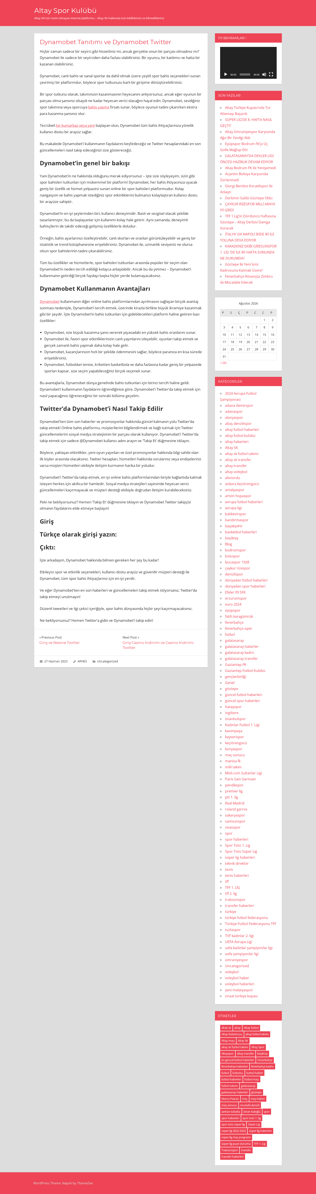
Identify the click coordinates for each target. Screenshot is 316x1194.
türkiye (230, 911)
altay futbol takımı (257, 1034)
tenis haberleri (237, 875)
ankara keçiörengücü (242, 483)
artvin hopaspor (238, 495)
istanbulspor (235, 718)
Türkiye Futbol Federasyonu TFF (250, 923)
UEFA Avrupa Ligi (238, 941)
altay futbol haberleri (242, 429)
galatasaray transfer (241, 658)
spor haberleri (236, 839)
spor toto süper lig (233, 1124)
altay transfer (236, 465)
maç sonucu (235, 755)
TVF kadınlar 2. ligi (239, 935)
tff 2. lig (231, 893)
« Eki (223, 363)
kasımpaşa (233, 730)
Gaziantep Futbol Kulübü (245, 670)
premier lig (234, 791)
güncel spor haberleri (242, 700)
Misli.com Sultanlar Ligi (243, 773)
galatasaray (234, 640)
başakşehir (234, 526)
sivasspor (233, 827)
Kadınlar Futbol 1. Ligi (242, 724)
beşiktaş (231, 538)
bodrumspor (235, 550)
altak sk (226, 1028)
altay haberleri (237, 441)
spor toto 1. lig (251, 1118)
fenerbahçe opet (238, 628)
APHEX (82, 661)
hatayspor (233, 706)
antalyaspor (234, 489)
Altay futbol (251, 1028)
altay (237, 1028)
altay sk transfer (238, 459)
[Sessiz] (264, 74)
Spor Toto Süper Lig (241, 851)
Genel (230, 682)
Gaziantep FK (235, 664)
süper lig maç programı (236, 1137)
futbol (230, 634)
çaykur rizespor (237, 568)
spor (229, 833)
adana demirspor (239, 405)
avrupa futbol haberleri (244, 502)
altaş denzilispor (238, 423)
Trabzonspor (229, 1150)
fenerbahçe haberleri (234, 1066)
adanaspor (234, 411)
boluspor (232, 556)
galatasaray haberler (242, 646)
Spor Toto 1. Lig (237, 845)
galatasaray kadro (239, 652)
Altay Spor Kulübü (65, 10)
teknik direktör (237, 863)
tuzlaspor (233, 929)
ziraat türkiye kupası (241, 996)
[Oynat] (226, 74)
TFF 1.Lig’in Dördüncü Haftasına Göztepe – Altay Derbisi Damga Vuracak (248, 222)
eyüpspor (233, 610)
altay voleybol (236, 471)
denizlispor (234, 574)
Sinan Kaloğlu (252, 1112)
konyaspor (233, 749)
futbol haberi (254, 1073)
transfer (246, 1150)
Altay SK (231, 447)
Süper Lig (254, 1124)
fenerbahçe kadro (262, 1066)
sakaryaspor (235, 815)
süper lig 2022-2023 (233, 1131)
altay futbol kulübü (240, 435)
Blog (228, 544)
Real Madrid (234, 803)
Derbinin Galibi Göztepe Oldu (249, 198)
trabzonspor (235, 899)
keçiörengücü (236, 743)
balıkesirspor (235, 514)
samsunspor (235, 821)
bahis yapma (98, 107)
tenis (229, 869)
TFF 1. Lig (259, 1144)
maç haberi (258, 1099)
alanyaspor (234, 417)
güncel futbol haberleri (243, 694)
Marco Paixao (230, 1099)
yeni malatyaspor (239, 990)
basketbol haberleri (241, 532)
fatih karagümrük (239, 616)
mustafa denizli (249, 1105)
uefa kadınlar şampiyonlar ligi (249, 947)
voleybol (232, 972)
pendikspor (234, 785)
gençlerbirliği (235, 676)
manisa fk (233, 761)
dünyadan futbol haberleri (246, 580)
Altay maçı (228, 1040)
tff (227, 881)
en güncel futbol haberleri (237, 1060)
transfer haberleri (239, 905)
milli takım (233, 767)
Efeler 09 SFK (235, 592)
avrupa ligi (233, 508)
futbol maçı (251, 1079)
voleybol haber (237, 978)
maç (244, 1099)
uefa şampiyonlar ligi (242, 953)
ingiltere (231, 712)
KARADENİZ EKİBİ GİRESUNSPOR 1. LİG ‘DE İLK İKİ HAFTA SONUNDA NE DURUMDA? (248, 252)
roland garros (236, 809)
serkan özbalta (230, 1112)
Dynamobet (50, 301)
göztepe (231, 688)
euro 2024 (233, 604)
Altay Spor (257, 1047)
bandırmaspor (237, 520)
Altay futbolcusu (231, 1034)
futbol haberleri (231, 1079)
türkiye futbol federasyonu (246, 917)
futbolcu (237, 1073)
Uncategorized (107, 661)
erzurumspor (236, 598)
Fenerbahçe (264, 1060)
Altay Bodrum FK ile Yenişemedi (250, 167)
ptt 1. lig (231, 797)
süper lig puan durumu (236, 1144)
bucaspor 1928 (237, 562)
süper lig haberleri (240, 857)
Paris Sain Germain (240, 779)
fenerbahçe (234, 622)
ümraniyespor (236, 959)
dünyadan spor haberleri (245, 586)
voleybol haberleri (239, 984)
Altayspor (227, 1053)
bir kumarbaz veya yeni (75, 125)
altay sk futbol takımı (241, 453)
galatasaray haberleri (234, 1092)
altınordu (232, 477)
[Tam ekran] (271, 74)
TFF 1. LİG (232, 887)
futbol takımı (229, 1086)
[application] (248, 63)
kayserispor (234, 737)
